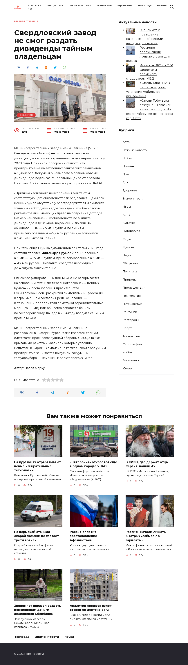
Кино (126, 214)
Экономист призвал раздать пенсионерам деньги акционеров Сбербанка (37, 610)
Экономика (131, 360)
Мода (127, 239)
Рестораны (131, 320)
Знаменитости (133, 198)
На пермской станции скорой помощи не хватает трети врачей (36, 536)
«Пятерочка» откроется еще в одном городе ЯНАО (93, 464)
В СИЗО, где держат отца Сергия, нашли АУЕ (147, 464)
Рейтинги (130, 312)
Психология (132, 295)
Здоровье (125, 5)
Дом (126, 174)
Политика (104, 5)
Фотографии (132, 344)
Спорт (127, 328)
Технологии (131, 336)
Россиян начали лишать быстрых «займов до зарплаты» (146, 536)
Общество (55, 5)
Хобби (127, 352)
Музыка (128, 247)
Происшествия (79, 5)
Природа (145, 5)
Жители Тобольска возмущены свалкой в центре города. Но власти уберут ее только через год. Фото (149, 109)
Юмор (127, 368)
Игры (127, 206)
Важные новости (135, 150)
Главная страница (26, 21)
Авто (126, 142)
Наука (127, 255)
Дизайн (128, 166)
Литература (131, 231)
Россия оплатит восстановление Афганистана (83, 536)
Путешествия (132, 303)
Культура (129, 222)
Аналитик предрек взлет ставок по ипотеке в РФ (91, 607)
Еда (125, 182)
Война (162, 5)
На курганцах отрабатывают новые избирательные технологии (37, 466)
